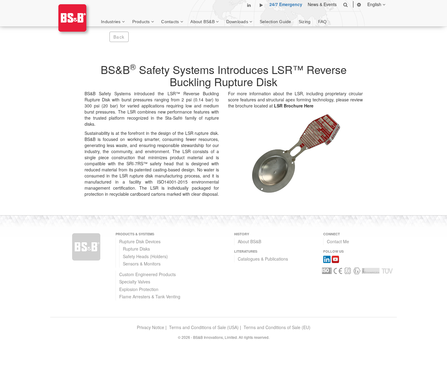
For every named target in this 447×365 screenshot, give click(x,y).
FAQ (322, 21)
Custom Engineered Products (147, 274)
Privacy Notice (150, 327)
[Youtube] (335, 259)
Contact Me (338, 241)
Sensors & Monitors (142, 264)
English (375, 4)
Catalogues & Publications (263, 259)
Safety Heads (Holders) (145, 256)
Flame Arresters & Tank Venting (149, 296)
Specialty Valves (134, 282)
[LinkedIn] (327, 259)
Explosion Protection (138, 289)
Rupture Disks (136, 249)
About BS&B (249, 241)
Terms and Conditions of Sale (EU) (277, 327)
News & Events (322, 4)
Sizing (305, 21)
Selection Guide (275, 21)
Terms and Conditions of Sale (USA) (204, 327)
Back (119, 37)
